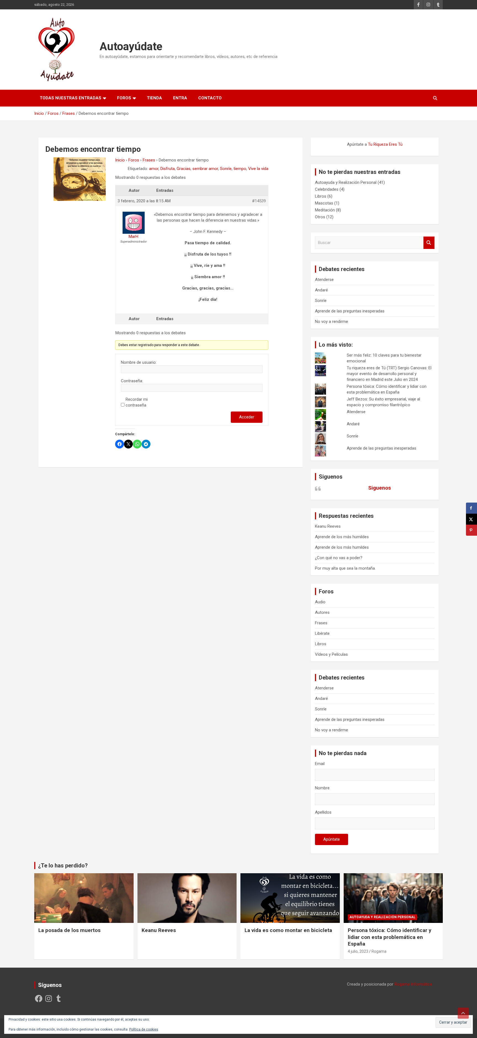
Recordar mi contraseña (137, 402)
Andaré (321, 290)
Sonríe (226, 168)
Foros (124, 97)
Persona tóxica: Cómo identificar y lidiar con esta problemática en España (389, 937)
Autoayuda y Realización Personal (346, 182)
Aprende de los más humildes (342, 536)
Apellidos (323, 812)
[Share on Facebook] (471, 508)
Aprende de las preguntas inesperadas (350, 311)
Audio (320, 601)
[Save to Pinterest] (471, 530)
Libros (320, 196)
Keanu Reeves (328, 526)
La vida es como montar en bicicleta (288, 930)
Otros (320, 216)
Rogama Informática (413, 984)
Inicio (120, 160)
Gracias (183, 168)
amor (153, 168)
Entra (180, 97)
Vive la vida (258, 168)
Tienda (154, 97)
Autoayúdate (131, 46)
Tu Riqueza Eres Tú (385, 144)
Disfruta (167, 168)
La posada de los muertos (69, 930)
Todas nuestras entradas (70, 97)
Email (320, 763)
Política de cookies (143, 1029)
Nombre (322, 787)
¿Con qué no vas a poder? (338, 557)
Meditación (325, 210)
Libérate (322, 633)
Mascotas (324, 203)
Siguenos (331, 476)
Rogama (379, 951)
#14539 (259, 200)
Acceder (246, 417)
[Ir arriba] (463, 1013)
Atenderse (324, 279)
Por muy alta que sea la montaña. (345, 568)
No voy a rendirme (331, 321)
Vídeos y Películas (331, 654)
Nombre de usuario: (139, 362)
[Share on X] (471, 519)
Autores (322, 612)
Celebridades (326, 189)
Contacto (210, 97)
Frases (149, 160)
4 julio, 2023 (358, 951)
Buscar (428, 243)
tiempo (240, 168)
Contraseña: (132, 380)
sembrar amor (205, 168)
